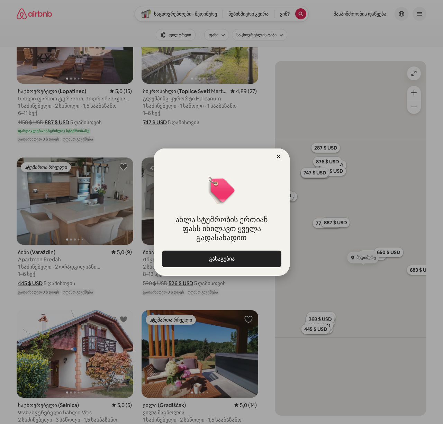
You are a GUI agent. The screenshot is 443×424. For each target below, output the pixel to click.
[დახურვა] (278, 156)
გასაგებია (221, 258)
